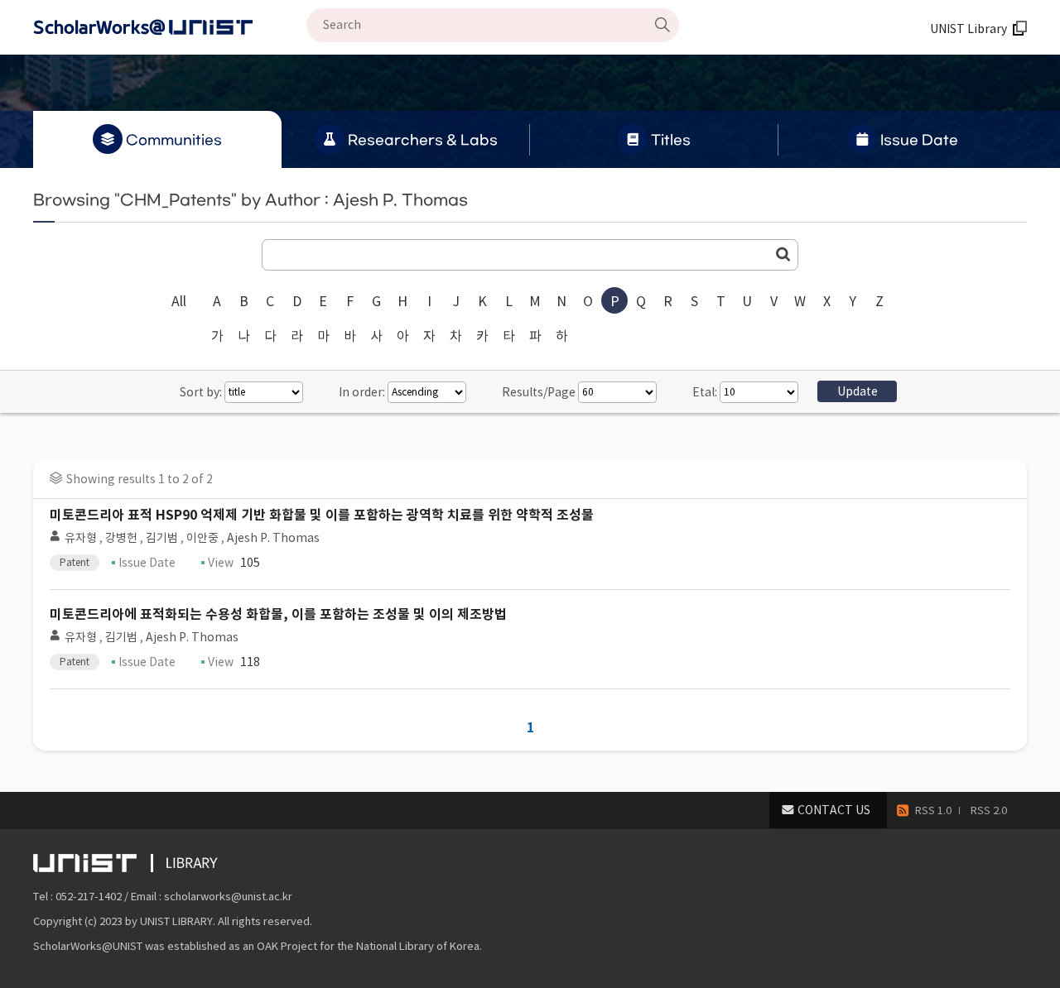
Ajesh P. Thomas (273, 537)
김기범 (162, 537)
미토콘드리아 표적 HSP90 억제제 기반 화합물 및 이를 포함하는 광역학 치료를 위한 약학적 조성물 (322, 515)
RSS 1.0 (933, 810)
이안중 (202, 537)
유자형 (81, 537)
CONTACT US (833, 810)
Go (783, 254)
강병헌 (121, 537)
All (178, 301)
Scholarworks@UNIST (169, 27)
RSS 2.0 (989, 810)
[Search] (662, 24)
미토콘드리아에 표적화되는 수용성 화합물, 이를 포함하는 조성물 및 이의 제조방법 (278, 614)
